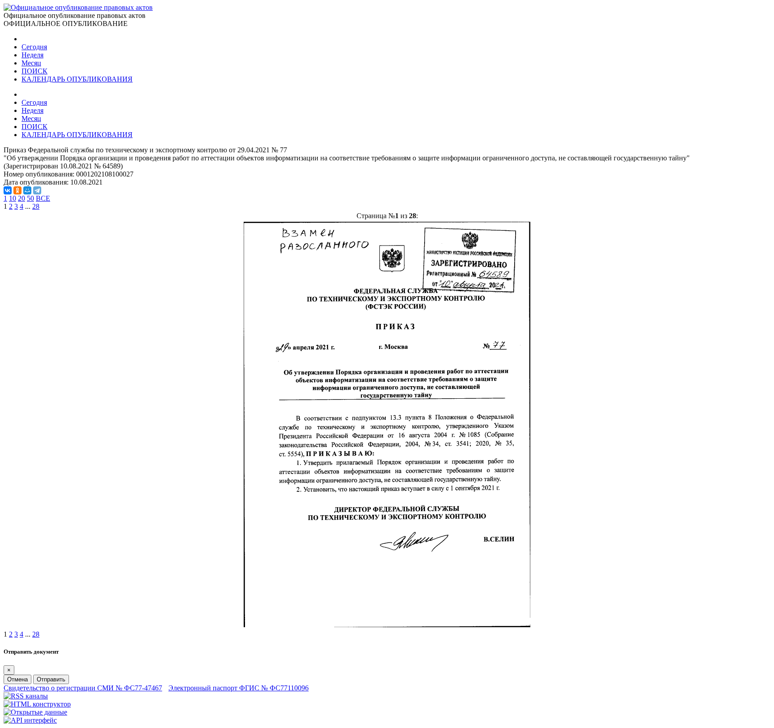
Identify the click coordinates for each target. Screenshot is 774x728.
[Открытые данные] (35, 712)
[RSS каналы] (26, 696)
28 (35, 206)
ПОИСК (34, 71)
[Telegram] (37, 190)
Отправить (51, 679)
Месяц (31, 63)
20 (21, 198)
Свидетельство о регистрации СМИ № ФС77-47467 (83, 688)
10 (12, 198)
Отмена (17, 679)
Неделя (32, 55)
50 (30, 198)
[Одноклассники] (17, 190)
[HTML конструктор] (37, 704)
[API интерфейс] (30, 720)
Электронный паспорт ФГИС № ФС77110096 (238, 688)
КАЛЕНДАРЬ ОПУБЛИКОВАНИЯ (77, 79)
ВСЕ (43, 198)
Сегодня (34, 47)
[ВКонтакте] (8, 190)
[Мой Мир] (27, 190)
